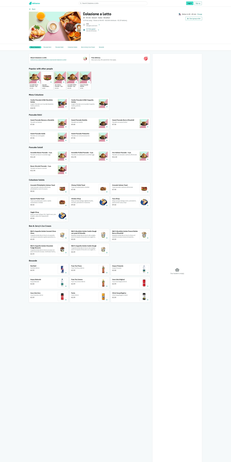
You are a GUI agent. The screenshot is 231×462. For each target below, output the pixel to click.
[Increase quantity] (38, 82)
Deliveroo (34, 3)
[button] (59, 59)
